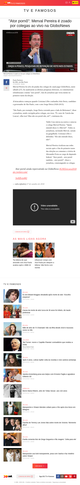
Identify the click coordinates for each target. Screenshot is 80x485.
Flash (12, 9)
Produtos (4, 9)
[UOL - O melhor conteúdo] (7, 3)
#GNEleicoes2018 (67, 169)
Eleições (19, 9)
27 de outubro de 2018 (35, 184)
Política (35, 9)
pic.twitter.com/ (20, 172)
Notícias (27, 9)
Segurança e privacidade (59, 482)
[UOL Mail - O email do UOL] (66, 2)
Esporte (66, 9)
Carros (43, 9)
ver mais (38, 466)
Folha (59, 9)
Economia (51, 9)
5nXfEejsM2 (21, 178)
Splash (73, 9)
